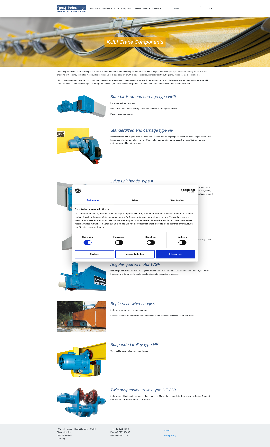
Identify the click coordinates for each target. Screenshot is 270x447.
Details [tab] (135, 200)
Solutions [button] (106, 9)
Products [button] (94, 9)
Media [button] (146, 9)
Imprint (167, 430)
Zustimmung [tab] (93, 200)
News (116, 9)
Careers (137, 9)
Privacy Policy (170, 435)
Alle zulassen (175, 254)
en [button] (208, 9)
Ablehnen (94, 254)
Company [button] (125, 9)
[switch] (119, 242)
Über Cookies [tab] (177, 200)
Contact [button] (155, 9)
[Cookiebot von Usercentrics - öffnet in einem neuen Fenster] (183, 191)
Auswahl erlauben (135, 254)
